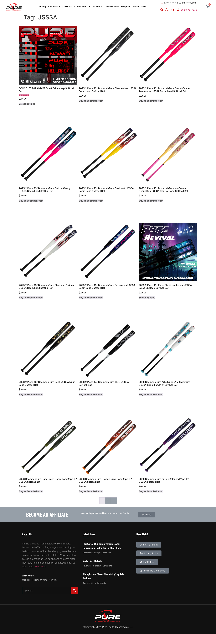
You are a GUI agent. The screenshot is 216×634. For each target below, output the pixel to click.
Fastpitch (125, 6)
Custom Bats (54, 6)
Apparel (96, 6)
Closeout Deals (139, 6)
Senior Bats (82, 6)
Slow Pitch (67, 6)
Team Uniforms (112, 6)
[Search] (74, 590)
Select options (27, 104)
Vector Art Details (92, 561)
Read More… (41, 566)
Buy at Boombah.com (91, 101)
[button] (161, 9)
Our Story (42, 6)
